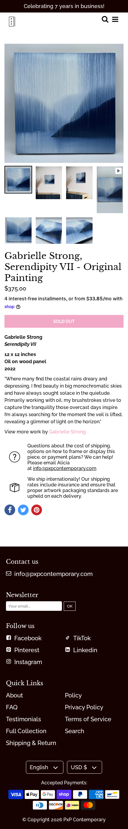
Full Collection (26, 731)
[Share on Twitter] (23, 510)
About (14, 695)
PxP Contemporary (84, 819)
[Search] (105, 20)
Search (74, 731)
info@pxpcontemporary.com (64, 468)
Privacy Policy (84, 707)
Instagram (28, 662)
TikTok (82, 638)
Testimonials (23, 719)
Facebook (28, 638)
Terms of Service (88, 719)
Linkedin (85, 650)
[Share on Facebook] (9, 510)
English (39, 767)
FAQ (12, 707)
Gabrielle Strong (67, 432)
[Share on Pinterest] (36, 510)
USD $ (79, 767)
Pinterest (26, 650)
